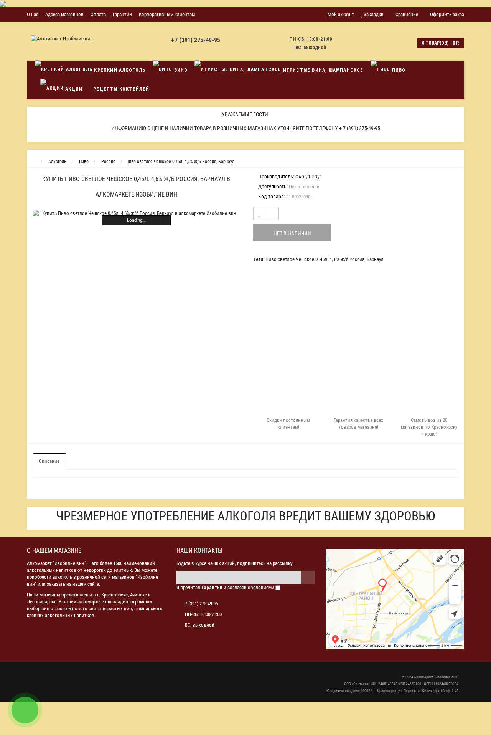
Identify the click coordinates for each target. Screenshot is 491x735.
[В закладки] (259, 213)
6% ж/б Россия (349, 259)
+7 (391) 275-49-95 (195, 40)
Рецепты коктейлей (121, 89)
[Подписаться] (308, 577)
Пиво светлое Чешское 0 (291, 259)
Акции (73, 89)
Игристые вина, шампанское (322, 70)
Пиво (397, 70)
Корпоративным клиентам (167, 14)
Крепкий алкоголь (118, 70)
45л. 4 (326, 259)
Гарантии (122, 14)
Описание (49, 461)
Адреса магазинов (64, 14)
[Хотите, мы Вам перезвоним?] (25, 710)
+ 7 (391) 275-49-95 (359, 128)
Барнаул (375, 259)
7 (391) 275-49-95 (201, 603)
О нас (32, 14)
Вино (180, 70)
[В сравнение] (272, 213)
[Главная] (34, 161)
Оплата (98, 14)
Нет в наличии (292, 233)
